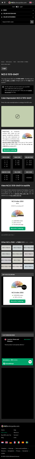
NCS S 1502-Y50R (6, 266)
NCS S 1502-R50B (6, 260)
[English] (31, 2)
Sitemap (10, 448)
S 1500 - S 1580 (10, 80)
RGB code (17, 157)
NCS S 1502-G (6, 254)
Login (4, 68)
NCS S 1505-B (29, 266)
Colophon (3, 448)
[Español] (23, 442)
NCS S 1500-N (6, 247)
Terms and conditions (21, 448)
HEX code (29, 172)
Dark (13, 7)
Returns (3, 451)
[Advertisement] (17, 42)
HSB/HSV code (6, 172)
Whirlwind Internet (14, 456)
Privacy (18, 451)
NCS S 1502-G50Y (17, 254)
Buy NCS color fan (9, 274)
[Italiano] (19, 442)
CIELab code (29, 157)
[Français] (15, 442)
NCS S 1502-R (29, 254)
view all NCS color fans (7, 235)
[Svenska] (27, 442)
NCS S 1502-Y (17, 260)
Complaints (11, 451)
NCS (9, 13)
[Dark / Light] (17, 7)
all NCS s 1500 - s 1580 (26, 242)
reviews (14, 360)
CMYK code (5, 157)
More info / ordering (10, 150)
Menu (5, 10)
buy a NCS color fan (16, 195)
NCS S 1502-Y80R (17, 266)
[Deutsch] (10, 442)
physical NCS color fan (21, 193)
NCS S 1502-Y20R (29, 260)
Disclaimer (25, 451)
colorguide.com (11, 426)
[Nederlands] (2, 442)
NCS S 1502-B (17, 247)
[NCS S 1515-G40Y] (17, 116)
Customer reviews (9, 335)
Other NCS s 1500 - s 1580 (13, 242)
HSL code (17, 172)
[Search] (32, 22)
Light (21, 7)
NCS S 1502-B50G (29, 247)
